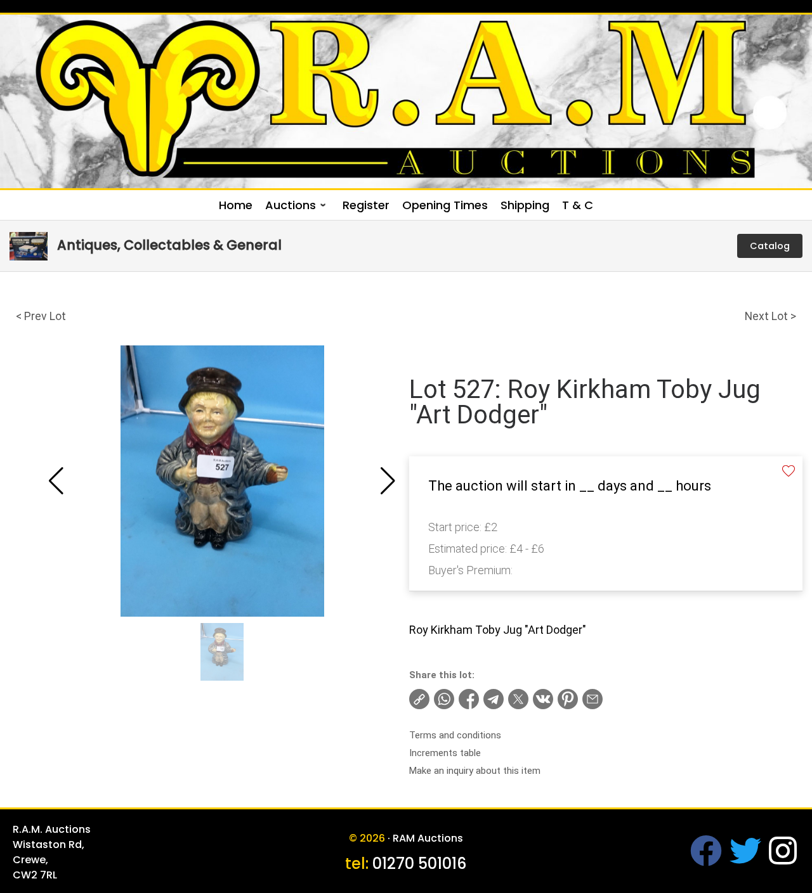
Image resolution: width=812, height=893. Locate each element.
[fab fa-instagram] (783, 859)
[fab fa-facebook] (706, 859)
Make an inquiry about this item (474, 770)
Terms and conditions (455, 735)
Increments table (445, 753)
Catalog (770, 246)
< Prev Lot (41, 316)
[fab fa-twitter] (745, 859)
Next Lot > (770, 316)
